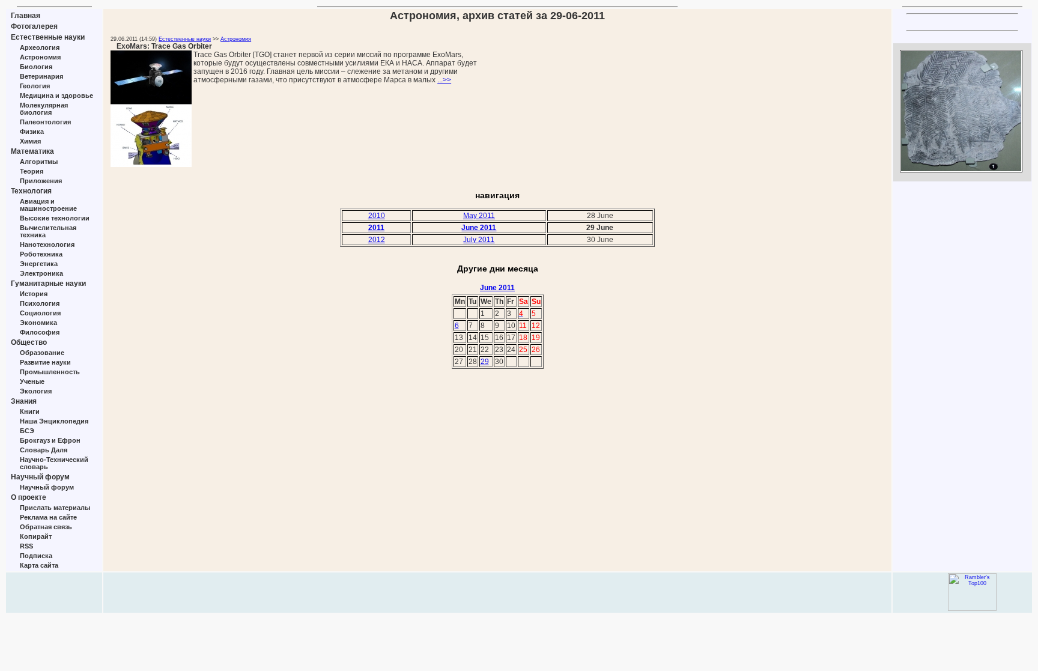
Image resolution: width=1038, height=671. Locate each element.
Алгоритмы (39, 161)
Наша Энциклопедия (54, 421)
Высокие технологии (55, 218)
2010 (376, 215)
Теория (31, 171)
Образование (42, 352)
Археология (39, 47)
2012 (376, 239)
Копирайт (36, 536)
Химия (30, 141)
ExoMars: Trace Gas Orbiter (164, 46)
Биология (36, 66)
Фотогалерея (34, 26)
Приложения (41, 180)
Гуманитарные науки (48, 283)
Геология (35, 86)
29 (485, 361)
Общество (29, 342)
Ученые (32, 381)
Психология (39, 303)
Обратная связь (46, 526)
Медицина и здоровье (56, 95)
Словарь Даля (43, 450)
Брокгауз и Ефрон (50, 440)
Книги (30, 411)
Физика (32, 131)
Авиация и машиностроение (48, 205)
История (33, 293)
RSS (26, 546)
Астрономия (40, 57)
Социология (40, 313)
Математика (32, 151)
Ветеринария (41, 76)
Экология (36, 391)
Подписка (36, 555)
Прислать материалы (55, 507)
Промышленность (50, 371)
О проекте (28, 497)
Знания (24, 401)
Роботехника (41, 254)
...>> (444, 80)
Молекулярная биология (44, 109)
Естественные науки (48, 37)
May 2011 (479, 215)
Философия (39, 332)
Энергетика (39, 263)
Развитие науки (45, 362)
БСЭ (27, 430)
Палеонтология (45, 122)
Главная (25, 15)
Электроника (41, 273)
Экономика (38, 322)
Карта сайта (39, 565)
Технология (31, 191)
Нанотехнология (47, 244)
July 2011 (478, 239)
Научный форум (40, 477)
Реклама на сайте (48, 517)
